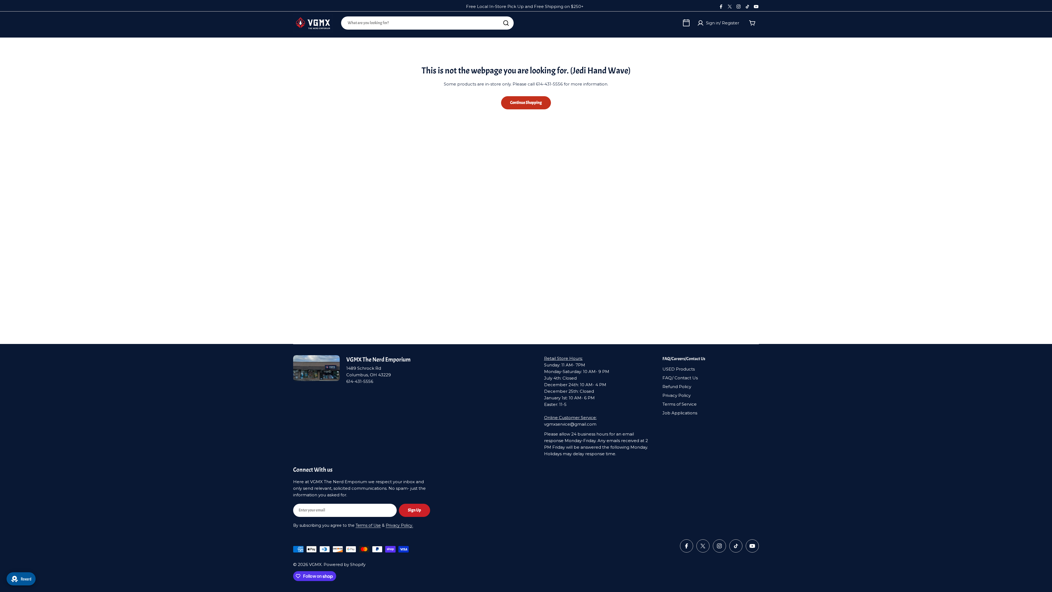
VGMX (315, 564)
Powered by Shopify (344, 564)
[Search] (506, 23)
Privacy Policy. (399, 525)
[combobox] (427, 23)
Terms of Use (368, 525)
